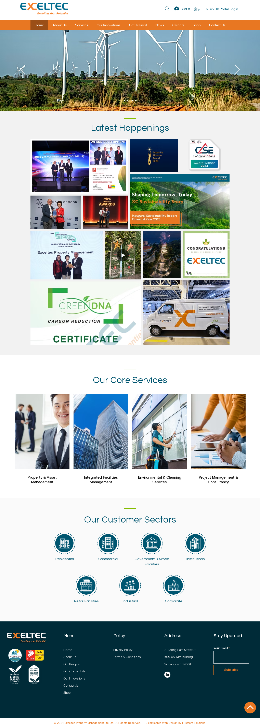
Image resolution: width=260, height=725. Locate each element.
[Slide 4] (135, 100)
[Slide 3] (132, 100)
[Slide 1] (124, 100)
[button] (197, 9)
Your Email (220, 647)
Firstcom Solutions (193, 722)
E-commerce (153, 722)
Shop (67, 692)
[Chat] (250, 707)
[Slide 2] (128, 100)
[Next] (237, 70)
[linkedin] (167, 675)
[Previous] (22, 70)
